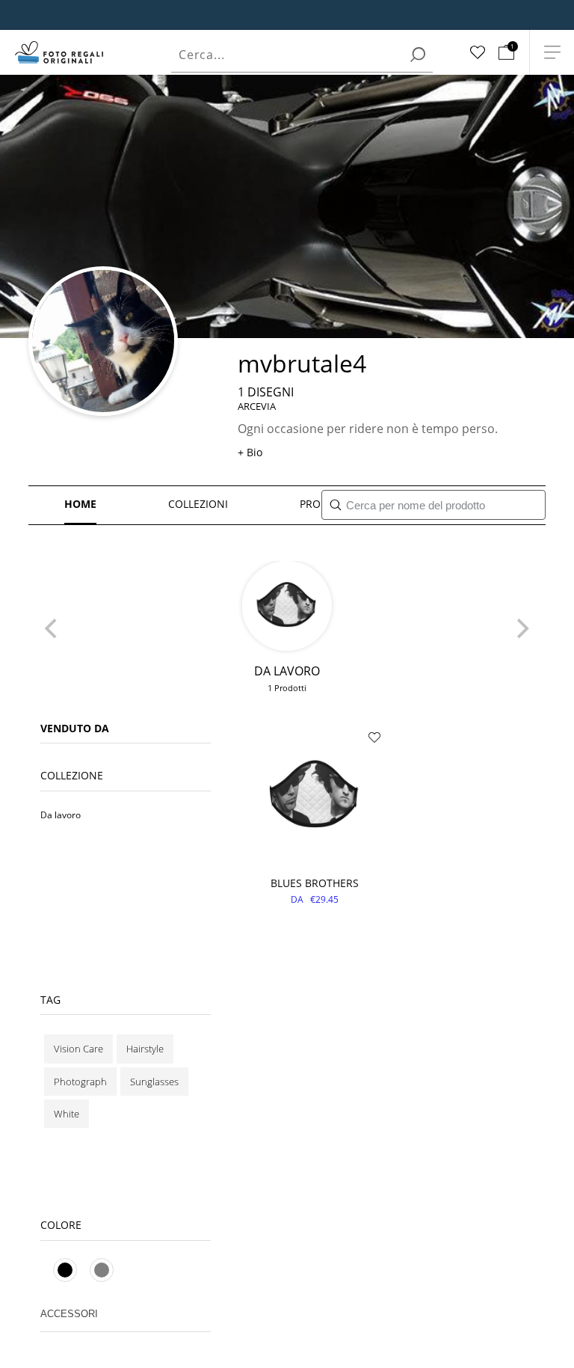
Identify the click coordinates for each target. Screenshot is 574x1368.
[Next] (521, 629)
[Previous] (52, 629)
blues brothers (315, 883)
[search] (418, 55)
